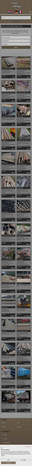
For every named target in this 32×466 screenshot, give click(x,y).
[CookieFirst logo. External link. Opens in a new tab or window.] (1, 448)
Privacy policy (27, 446)
